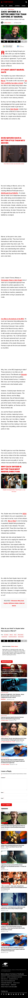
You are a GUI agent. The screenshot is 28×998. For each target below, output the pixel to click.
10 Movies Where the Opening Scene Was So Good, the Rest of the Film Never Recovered (13, 826)
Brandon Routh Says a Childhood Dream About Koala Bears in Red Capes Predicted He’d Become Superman (13, 761)
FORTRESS (8, 2)
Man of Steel (12, 521)
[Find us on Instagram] (6, 994)
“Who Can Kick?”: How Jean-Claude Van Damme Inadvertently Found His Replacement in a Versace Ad (14, 887)
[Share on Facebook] (4, 41)
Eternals (24, 374)
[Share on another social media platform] (24, 41)
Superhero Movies (13, 636)
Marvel (11, 5)
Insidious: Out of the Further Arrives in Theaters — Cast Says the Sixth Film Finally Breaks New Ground (13, 928)
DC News (6, 634)
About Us (3, 977)
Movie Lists (4, 822)
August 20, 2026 (14, 764)
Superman (17, 5)
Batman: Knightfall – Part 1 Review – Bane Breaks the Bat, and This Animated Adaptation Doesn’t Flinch (12, 696)
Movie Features (11, 9)
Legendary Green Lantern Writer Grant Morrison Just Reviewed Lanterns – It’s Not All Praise (13, 866)
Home (2, 5)
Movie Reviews (4, 692)
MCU (15, 634)
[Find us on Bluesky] (23, 994)
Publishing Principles (6, 982)
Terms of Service (5, 984)
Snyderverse (4, 636)
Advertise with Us (13, 979)
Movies (5, 9)
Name (2, 792)
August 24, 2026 (5, 869)
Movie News (20, 634)
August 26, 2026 (11, 699)
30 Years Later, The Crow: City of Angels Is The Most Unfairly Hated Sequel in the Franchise (12, 671)
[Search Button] (26, 2)
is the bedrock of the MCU (12, 319)
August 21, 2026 (19, 741)
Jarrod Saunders (5, 741)
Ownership (13, 984)
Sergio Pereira (7, 675)
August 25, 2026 (5, 848)
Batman (23, 5)
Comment (3, 777)
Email (2, 798)
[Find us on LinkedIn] (13, 994)
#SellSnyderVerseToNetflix (9, 193)
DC (6, 5)
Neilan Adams (8, 22)
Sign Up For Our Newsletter (8, 980)
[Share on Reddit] (17, 41)
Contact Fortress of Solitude (14, 977)
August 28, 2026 (14, 675)
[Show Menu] (1, 2)
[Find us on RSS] (20, 994)
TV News (4, 862)
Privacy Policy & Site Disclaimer (9, 986)
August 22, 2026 (13, 720)
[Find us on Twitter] (3, 994)
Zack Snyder (14, 109)
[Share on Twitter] (11, 41)
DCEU (24, 513)
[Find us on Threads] (11, 994)
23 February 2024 (17, 22)
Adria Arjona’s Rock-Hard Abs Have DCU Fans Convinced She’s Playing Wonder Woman (13, 739)
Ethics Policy (16, 982)
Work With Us (4, 979)
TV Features (5, 842)
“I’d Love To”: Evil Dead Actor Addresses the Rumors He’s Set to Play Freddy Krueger (13, 907)
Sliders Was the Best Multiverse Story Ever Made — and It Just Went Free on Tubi (12, 846)
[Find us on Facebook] (1, 994)
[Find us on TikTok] (18, 994)
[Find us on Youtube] (8, 994)
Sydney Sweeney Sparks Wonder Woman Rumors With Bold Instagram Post (12, 717)
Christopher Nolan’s (11, 280)
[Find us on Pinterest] (16, 994)
